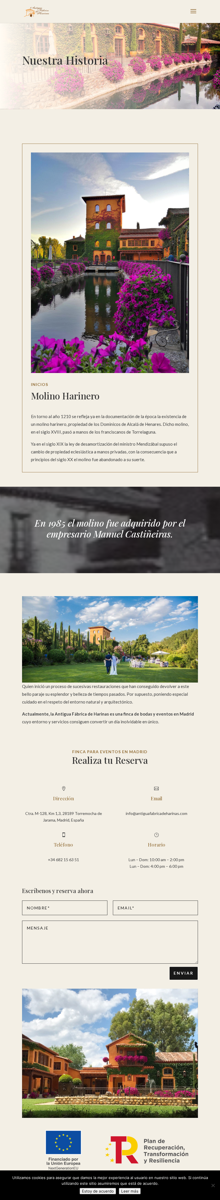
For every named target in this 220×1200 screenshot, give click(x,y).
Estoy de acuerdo (98, 1191)
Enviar (184, 973)
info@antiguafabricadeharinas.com (156, 813)
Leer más (129, 1191)
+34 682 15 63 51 (63, 859)
